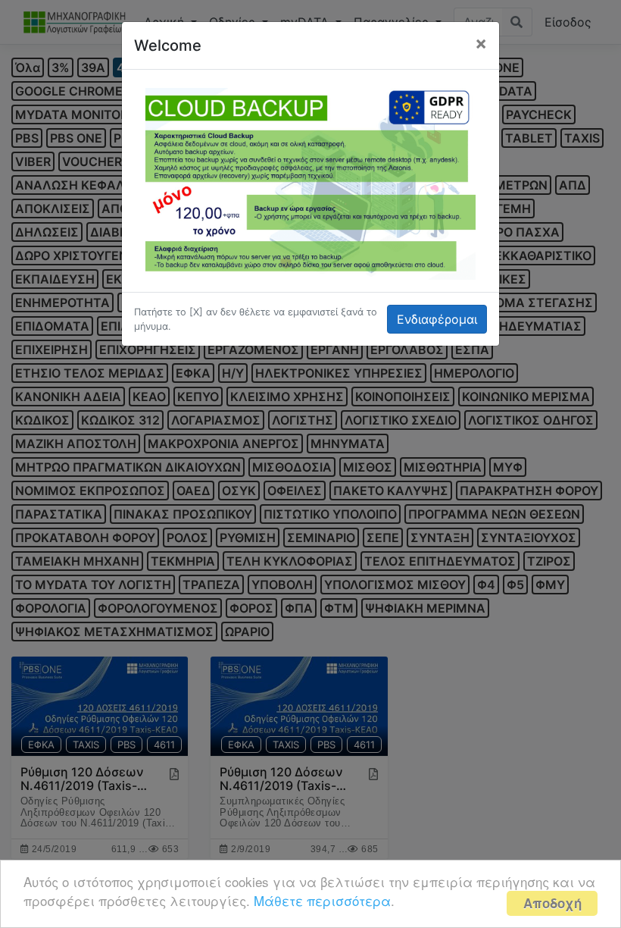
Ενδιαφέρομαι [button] (437, 319)
